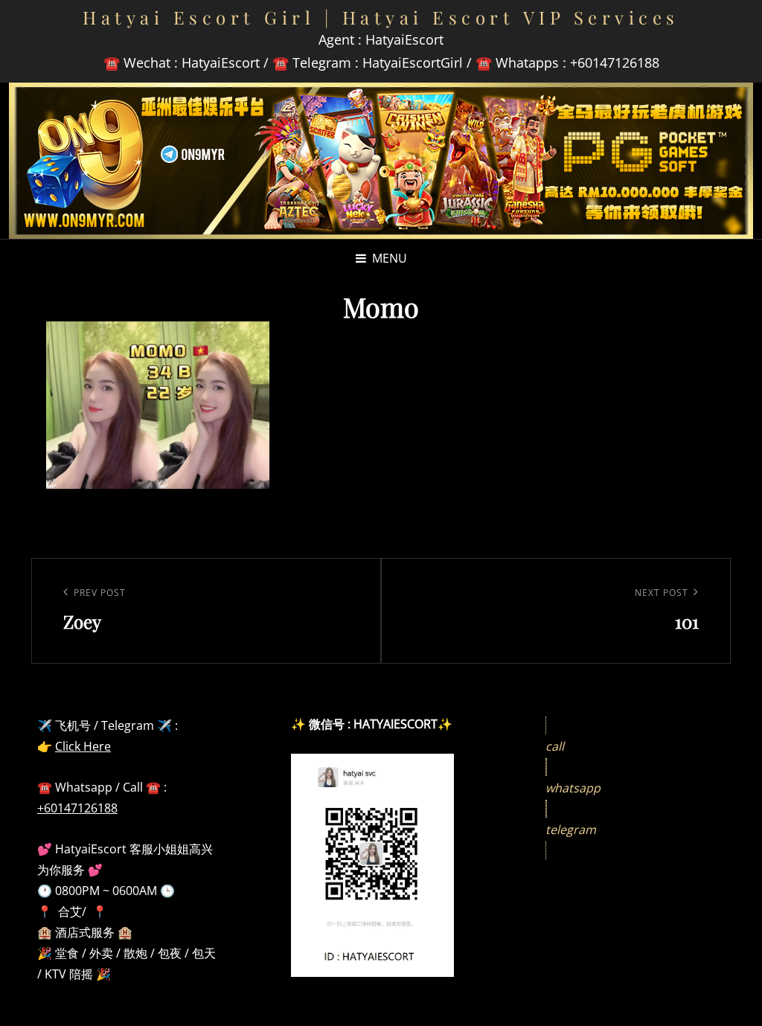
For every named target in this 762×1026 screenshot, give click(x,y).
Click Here (83, 746)
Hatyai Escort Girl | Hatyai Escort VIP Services (381, 17)
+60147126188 (77, 808)
